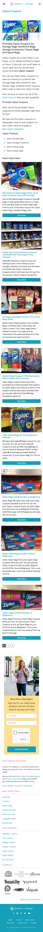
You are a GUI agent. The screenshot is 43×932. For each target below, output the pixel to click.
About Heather (7, 786)
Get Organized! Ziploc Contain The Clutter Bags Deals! (21, 318)
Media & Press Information (30, 900)
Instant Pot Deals (9, 810)
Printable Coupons (33, 776)
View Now (21, 215)
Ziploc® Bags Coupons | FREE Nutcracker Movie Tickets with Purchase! (21, 377)
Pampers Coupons (9, 847)
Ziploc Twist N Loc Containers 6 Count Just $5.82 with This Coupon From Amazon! (19, 254)
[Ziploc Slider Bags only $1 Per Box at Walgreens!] (21, 538)
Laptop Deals (7, 806)
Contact (19, 920)
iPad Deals (6, 797)
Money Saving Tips (12, 779)
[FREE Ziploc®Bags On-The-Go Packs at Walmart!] (21, 419)
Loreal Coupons (8, 851)
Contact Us (19, 786)
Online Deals (20, 776)
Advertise (28, 786)
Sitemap (34, 923)
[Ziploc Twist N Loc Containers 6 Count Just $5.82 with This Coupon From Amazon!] (21, 235)
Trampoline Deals (8, 819)
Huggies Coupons (8, 842)
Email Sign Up (30, 920)
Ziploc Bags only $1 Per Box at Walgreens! (21, 497)
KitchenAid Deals (8, 814)
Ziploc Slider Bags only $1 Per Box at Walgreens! (18, 554)
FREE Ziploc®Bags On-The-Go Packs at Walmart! (19, 436)
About (10, 920)
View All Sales (7, 823)
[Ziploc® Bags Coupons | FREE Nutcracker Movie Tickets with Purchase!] (21, 360)
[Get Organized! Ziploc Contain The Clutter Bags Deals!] (21, 300)
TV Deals (5, 801)
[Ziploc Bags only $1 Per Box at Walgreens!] (21, 481)
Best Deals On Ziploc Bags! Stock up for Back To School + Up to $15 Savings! (20, 194)
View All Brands (8, 860)
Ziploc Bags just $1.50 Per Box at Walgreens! (17, 614)
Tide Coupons (7, 838)
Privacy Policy (23, 923)
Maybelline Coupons (9, 834)
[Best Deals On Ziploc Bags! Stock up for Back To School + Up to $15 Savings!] (21, 176)
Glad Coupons (9, 97)
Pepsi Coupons (7, 855)
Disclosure (10, 923)
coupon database (15, 129)
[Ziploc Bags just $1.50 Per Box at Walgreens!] (21, 597)
